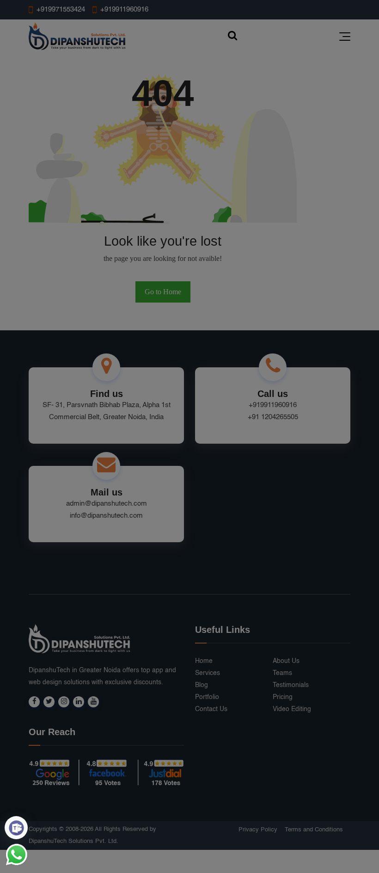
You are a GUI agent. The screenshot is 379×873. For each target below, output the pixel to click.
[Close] (340, 327)
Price (277, 480)
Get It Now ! (230, 480)
